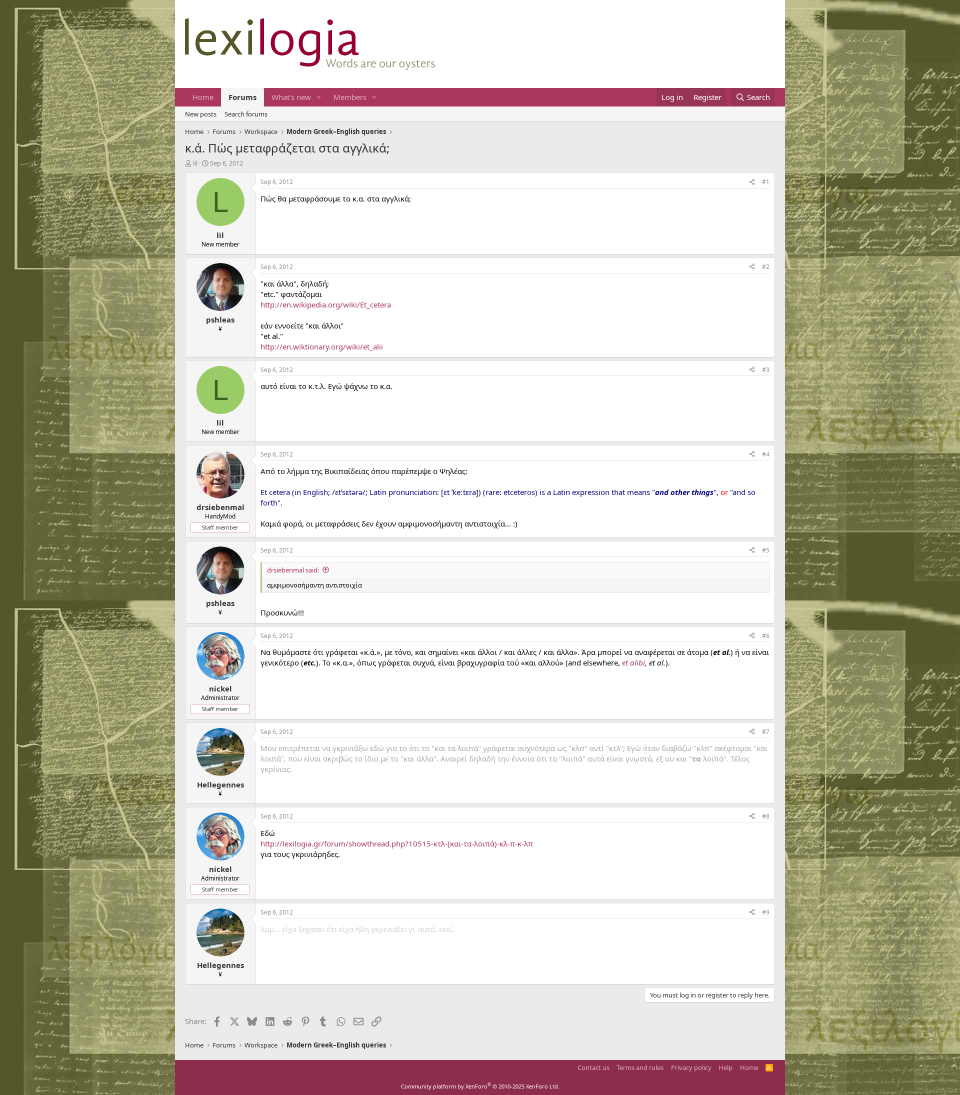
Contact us (594, 1067)
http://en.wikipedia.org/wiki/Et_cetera (325, 305)
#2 (766, 266)
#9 (766, 912)
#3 (766, 370)
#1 (766, 182)
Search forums (246, 114)
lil (195, 163)
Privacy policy (691, 1067)
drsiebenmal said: (293, 570)
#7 (766, 732)
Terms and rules (640, 1067)
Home (203, 97)
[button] (319, 97)
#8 (766, 816)
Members (350, 97)
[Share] (752, 182)
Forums (242, 97)
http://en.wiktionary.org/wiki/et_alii (321, 347)
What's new (291, 97)
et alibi (633, 663)
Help (725, 1067)
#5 (766, 550)
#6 (766, 636)
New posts (200, 114)
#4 (766, 454)
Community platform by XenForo (480, 1086)
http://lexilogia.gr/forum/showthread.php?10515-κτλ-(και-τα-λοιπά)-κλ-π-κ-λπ (396, 843)
